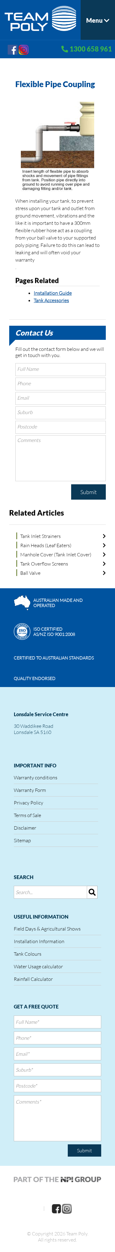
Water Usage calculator (38, 966)
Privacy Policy (28, 803)
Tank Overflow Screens (44, 564)
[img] (92, 892)
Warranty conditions (35, 777)
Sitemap (22, 840)
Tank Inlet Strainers (40, 536)
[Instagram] (24, 49)
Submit (88, 492)
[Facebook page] (12, 49)
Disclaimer (25, 828)
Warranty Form (30, 790)
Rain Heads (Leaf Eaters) (45, 545)
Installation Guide (53, 293)
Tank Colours (27, 954)
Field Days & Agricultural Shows (47, 929)
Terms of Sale (27, 815)
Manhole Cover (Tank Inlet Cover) (55, 554)
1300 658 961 (91, 49)
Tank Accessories (51, 300)
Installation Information (39, 941)
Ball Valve (30, 573)
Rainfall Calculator (33, 979)
